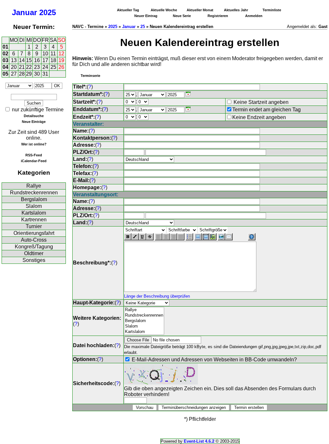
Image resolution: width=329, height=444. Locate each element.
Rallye (33, 186)
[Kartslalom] (144, 332)
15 (29, 60)
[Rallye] (144, 310)
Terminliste (271, 10)
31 (45, 74)
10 (45, 53)
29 (29, 74)
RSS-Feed (33, 155)
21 (22, 67)
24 (45, 67)
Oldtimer (33, 253)
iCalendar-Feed (34, 161)
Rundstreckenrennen (34, 192)
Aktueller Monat (200, 10)
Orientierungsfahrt (33, 233)
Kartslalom (34, 213)
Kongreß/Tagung (34, 246)
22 (29, 67)
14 (22, 60)
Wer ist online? (34, 144)
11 (53, 53)
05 (5, 74)
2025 (47, 12)
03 (5, 60)
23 (37, 67)
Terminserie (90, 76)
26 (61, 67)
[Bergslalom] (144, 321)
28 (22, 74)
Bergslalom (34, 199)
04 (5, 67)
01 (5, 47)
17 (45, 60)
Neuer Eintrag (145, 16)
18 (53, 60)
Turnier (34, 226)
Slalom (34, 206)
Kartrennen (34, 219)
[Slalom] (144, 326)
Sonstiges (33, 260)
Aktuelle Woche (164, 10)
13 (14, 60)
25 (53, 67)
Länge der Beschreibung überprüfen (157, 296)
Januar (24, 12)
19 (61, 60)
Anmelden (253, 16)
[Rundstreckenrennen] (144, 315)
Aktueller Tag (128, 10)
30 (37, 74)
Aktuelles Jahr (236, 10)
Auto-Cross (34, 240)
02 (5, 53)
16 (37, 60)
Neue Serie (182, 16)
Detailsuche (34, 116)
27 (14, 74)
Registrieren (218, 16)
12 (61, 53)
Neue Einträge (34, 122)
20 (14, 67)
